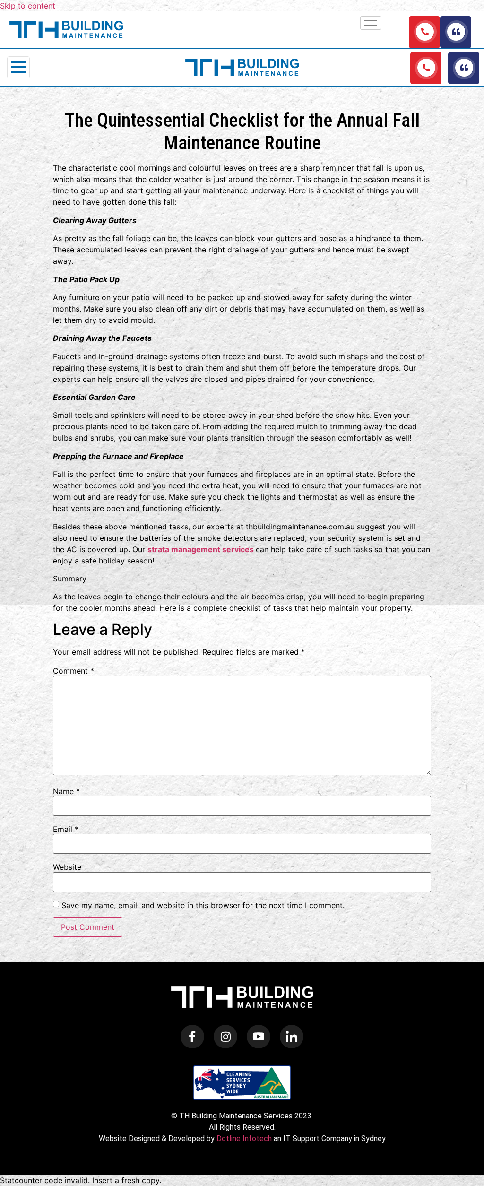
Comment (73, 671)
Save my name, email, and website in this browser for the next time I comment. (203, 905)
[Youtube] (258, 1036)
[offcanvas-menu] (18, 67)
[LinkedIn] (291, 1036)
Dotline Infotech (244, 1138)
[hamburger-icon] (370, 23)
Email (65, 829)
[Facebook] (192, 1036)
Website (67, 867)
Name (66, 791)
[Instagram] (225, 1036)
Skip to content (27, 5)
